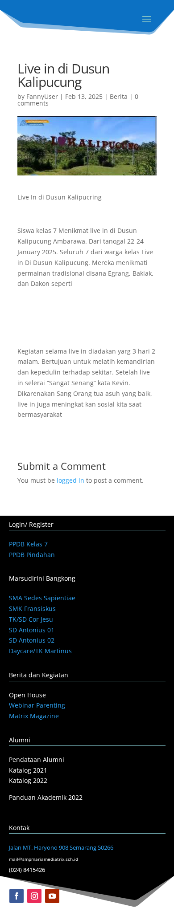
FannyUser (42, 96)
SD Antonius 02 (31, 640)
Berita (119, 96)
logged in (70, 480)
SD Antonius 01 (31, 630)
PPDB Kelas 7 (28, 544)
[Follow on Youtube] (52, 896)
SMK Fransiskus (32, 608)
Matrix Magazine (34, 716)
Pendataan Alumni (36, 759)
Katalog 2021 (28, 770)
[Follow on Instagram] (34, 896)
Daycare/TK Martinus (40, 651)
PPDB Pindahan (32, 554)
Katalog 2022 (28, 780)
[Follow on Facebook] (16, 896)
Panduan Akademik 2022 (46, 797)
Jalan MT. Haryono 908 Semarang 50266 (61, 847)
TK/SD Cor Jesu (31, 619)
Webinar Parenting (37, 705)
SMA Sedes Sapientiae (42, 598)
